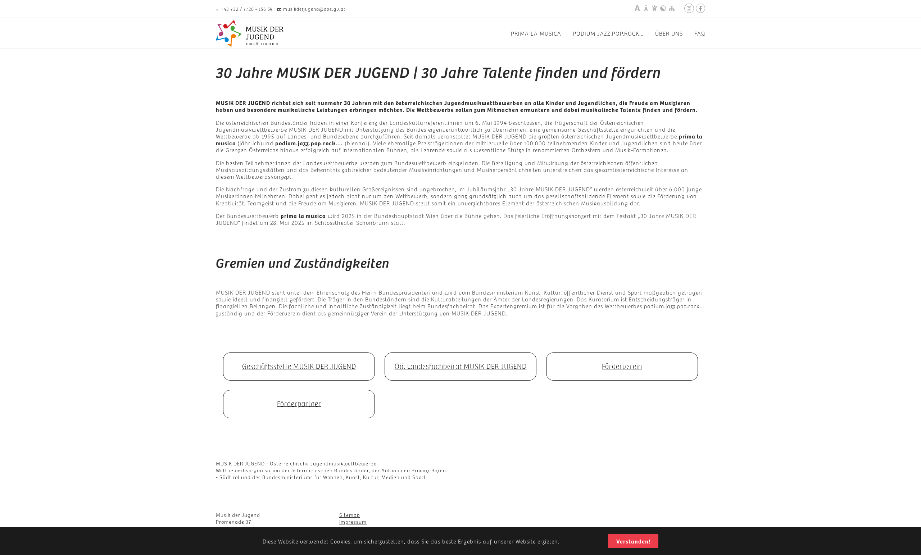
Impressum (353, 522)
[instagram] (689, 8)
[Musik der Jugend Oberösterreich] (250, 33)
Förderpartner (299, 403)
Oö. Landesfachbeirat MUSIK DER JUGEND (461, 366)
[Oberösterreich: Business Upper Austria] (696, 470)
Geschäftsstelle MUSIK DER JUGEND (299, 366)
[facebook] (700, 8)
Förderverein (622, 366)
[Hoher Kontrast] (663, 8)
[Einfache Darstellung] (654, 8)
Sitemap (349, 515)
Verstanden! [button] (633, 541)
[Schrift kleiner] (646, 8)
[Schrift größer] (637, 8)
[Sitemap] (672, 8)
